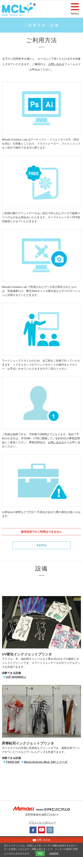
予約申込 (41, 545)
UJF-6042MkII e (16, 676)
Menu (75, 13)
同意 (40, 853)
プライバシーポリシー (42, 822)
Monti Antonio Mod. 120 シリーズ (45, 761)
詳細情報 (53, 853)
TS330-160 (12, 761)
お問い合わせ (56, 64)
